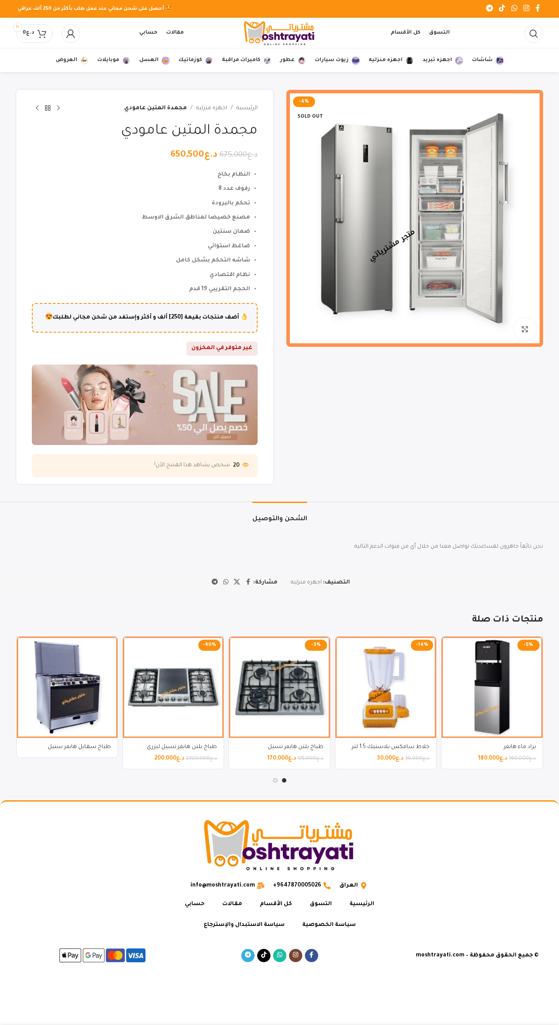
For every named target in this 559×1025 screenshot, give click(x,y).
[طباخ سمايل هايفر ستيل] (67, 687)
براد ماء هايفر (520, 747)
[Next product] (37, 108)
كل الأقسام (276, 904)
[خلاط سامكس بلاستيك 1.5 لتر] (385, 687)
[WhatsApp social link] (514, 8)
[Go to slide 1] (284, 780)
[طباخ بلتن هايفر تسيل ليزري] (173, 687)
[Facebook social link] (537, 8)
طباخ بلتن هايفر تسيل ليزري (182, 747)
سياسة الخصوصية (329, 925)
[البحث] (534, 33)
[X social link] (237, 582)
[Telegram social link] (489, 8)
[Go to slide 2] (275, 780)
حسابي (195, 904)
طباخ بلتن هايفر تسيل (295, 747)
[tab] (279, 515)
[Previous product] (58, 108)
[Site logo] (279, 34)
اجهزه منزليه (211, 108)
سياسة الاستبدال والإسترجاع (244, 925)
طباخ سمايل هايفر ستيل (79, 747)
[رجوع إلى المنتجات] (47, 108)
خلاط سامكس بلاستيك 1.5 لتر (391, 747)
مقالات (232, 904)
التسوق (321, 904)
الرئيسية (247, 108)
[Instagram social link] (526, 8)
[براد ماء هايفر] (491, 687)
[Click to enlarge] (525, 329)
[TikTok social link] (502, 8)
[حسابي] (70, 33)
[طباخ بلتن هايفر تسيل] (279, 687)
